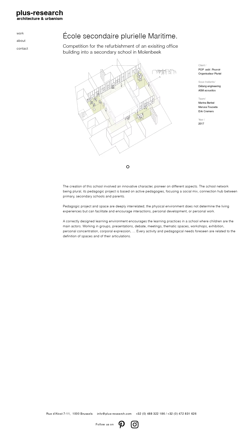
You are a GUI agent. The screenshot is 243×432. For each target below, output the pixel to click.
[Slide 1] (127, 166)
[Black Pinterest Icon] (122, 424)
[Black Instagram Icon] (135, 424)
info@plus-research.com (114, 413)
